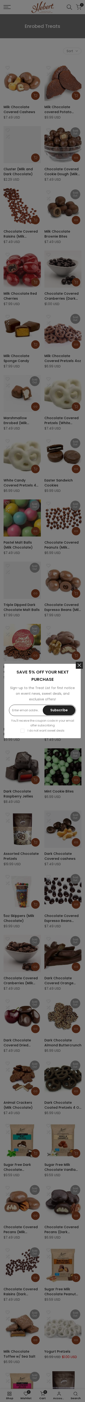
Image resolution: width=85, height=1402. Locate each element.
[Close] (79, 665)
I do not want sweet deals (46, 731)
